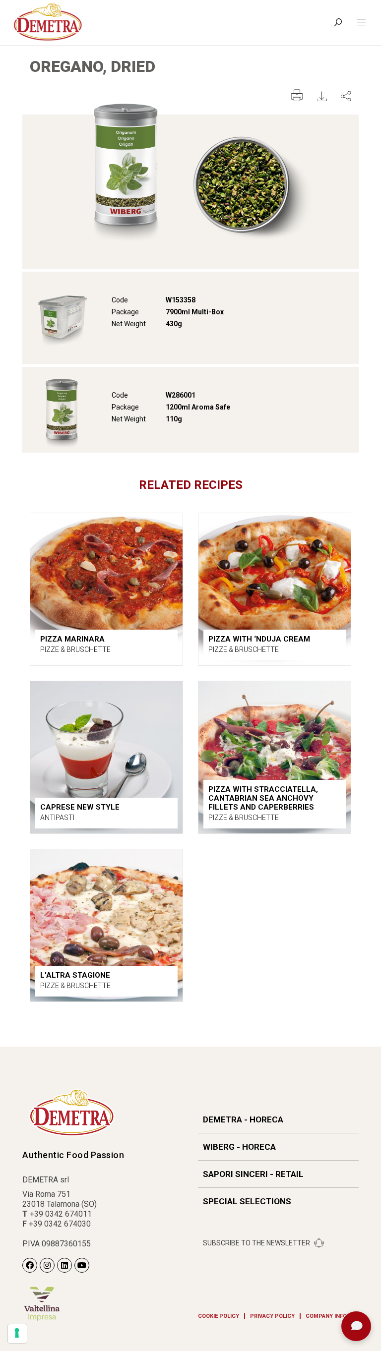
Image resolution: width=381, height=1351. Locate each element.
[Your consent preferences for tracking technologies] (17, 1333)
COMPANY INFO (326, 1316)
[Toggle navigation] (361, 22)
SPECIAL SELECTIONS (247, 1201)
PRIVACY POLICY (272, 1316)
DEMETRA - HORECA (243, 1119)
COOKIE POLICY (218, 1316)
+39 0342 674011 (61, 1214)
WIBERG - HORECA (239, 1147)
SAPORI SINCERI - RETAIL (253, 1174)
